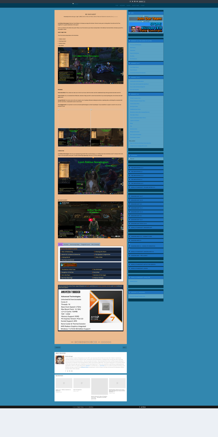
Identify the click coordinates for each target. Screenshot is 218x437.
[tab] (145, 13)
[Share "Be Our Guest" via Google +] (80, 342)
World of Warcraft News (88, 16)
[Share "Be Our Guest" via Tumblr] (82, 342)
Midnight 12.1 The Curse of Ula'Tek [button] (141, 40)
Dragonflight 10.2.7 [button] (137, 196)
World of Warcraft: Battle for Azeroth (102, 16)
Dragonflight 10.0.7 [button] (137, 219)
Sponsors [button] (134, 155)
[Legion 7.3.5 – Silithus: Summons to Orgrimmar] (64, 383)
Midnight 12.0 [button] (135, 94)
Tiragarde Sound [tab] (85, 244)
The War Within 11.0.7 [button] (137, 183)
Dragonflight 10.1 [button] (136, 215)
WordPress (91, 407)
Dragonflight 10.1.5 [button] (137, 211)
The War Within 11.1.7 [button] (137, 175)
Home (116, 5)
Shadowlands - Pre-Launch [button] (139, 255)
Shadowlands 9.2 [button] (136, 240)
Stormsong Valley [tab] (74, 244)
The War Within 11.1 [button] (136, 179)
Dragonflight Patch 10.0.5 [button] (139, 223)
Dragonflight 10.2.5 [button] (137, 200)
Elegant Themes (80, 407)
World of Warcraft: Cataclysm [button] (140, 277)
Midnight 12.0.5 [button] (135, 77)
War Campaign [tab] (95, 244)
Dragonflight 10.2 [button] (136, 204)
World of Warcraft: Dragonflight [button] (141, 227)
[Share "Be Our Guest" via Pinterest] (85, 342)
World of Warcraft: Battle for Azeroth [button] (143, 264)
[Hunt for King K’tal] (81, 383)
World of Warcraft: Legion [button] (139, 268)
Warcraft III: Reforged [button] (138, 292)
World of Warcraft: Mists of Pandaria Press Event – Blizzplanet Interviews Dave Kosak (99, 397)
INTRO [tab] (60, 244)
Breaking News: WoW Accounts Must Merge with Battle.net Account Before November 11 (117, 390)
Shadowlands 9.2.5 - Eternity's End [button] (141, 236)
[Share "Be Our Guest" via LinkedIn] (87, 342)
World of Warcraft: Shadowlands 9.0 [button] (142, 251)
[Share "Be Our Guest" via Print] (96, 342)
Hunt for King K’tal (77, 389)
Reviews (128, 5)
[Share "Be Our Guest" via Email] (94, 342)
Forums (142, 5)
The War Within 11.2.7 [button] (137, 167)
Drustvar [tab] (66, 244)
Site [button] (132, 13)
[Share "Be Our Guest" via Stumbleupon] (91, 342)
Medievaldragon (72, 16)
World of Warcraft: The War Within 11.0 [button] (143, 187)
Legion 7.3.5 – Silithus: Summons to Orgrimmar (63, 390)
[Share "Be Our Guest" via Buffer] (89, 342)
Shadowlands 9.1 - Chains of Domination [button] (143, 246)
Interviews (122, 5)
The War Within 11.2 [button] (136, 171)
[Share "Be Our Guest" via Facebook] (75, 342)
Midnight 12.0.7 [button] (135, 63)
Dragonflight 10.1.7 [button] (137, 208)
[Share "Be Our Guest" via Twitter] (78, 342)
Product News (135, 5)
